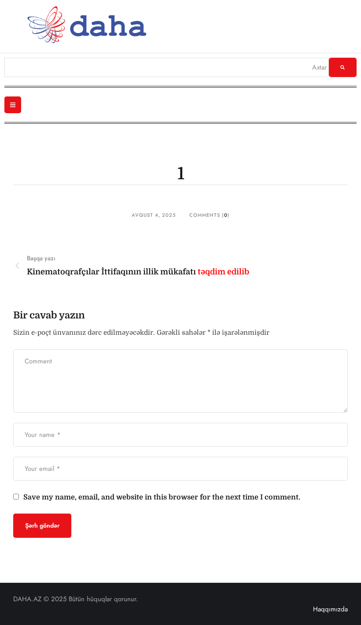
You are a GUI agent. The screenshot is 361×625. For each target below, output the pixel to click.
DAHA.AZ (27, 599)
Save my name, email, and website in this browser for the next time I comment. (161, 497)
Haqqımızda (330, 609)
